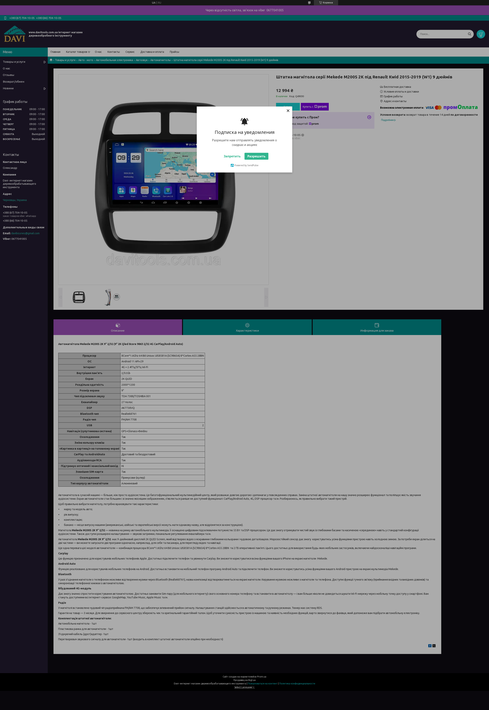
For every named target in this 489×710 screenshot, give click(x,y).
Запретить (232, 156)
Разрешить (256, 156)
